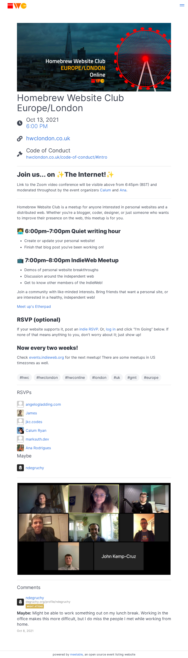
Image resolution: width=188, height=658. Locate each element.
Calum (105, 190)
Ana (123, 190)
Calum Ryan (36, 430)
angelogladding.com (43, 404)
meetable (76, 654)
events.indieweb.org (46, 357)
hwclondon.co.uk (48, 138)
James (31, 413)
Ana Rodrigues (38, 448)
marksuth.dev (37, 439)
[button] (182, 6)
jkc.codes (34, 421)
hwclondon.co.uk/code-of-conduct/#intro (66, 157)
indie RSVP (88, 329)
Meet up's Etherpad (34, 306)
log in (111, 329)
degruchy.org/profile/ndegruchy (48, 601)
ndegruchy (35, 467)
